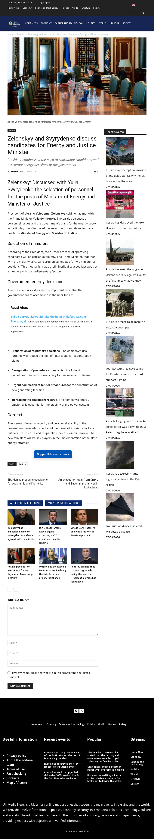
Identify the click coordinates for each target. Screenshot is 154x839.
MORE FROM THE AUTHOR (64, 503)
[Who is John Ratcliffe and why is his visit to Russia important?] (84, 517)
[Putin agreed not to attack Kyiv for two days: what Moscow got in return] (21, 556)
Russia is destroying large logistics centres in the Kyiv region (123, 479)
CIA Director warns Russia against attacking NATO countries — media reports (50, 535)
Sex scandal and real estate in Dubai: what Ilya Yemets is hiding (105, 768)
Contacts (13, 778)
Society (96, 7)
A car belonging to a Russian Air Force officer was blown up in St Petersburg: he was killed (126, 426)
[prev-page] (10, 589)
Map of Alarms (17, 783)
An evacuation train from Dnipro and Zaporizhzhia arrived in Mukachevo (78, 483)
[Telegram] (76, 711)
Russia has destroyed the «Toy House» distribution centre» (61, 765)
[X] (81, 711)
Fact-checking (16, 774)
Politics (65, 7)
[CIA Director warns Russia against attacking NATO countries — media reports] (53, 517)
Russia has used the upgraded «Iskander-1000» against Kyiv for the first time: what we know (126, 275)
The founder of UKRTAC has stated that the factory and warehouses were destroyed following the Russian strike (103, 757)
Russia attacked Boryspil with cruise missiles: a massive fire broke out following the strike (104, 778)
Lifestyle (86, 7)
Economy (27, 7)
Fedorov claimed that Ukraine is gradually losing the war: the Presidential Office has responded (83, 574)
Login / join (44, 2)
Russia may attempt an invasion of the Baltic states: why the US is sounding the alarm (126, 175)
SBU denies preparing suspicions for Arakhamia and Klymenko (28, 481)
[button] (143, 13)
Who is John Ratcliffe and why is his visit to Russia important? (83, 531)
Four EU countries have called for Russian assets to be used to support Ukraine (126, 374)
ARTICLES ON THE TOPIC (25, 503)
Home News (13, 7)
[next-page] (16, 589)
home (11, 34)
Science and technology (46, 7)
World (75, 7)
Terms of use (16, 769)
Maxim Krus (17, 171)
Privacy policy (16, 756)
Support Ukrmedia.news (53, 454)
